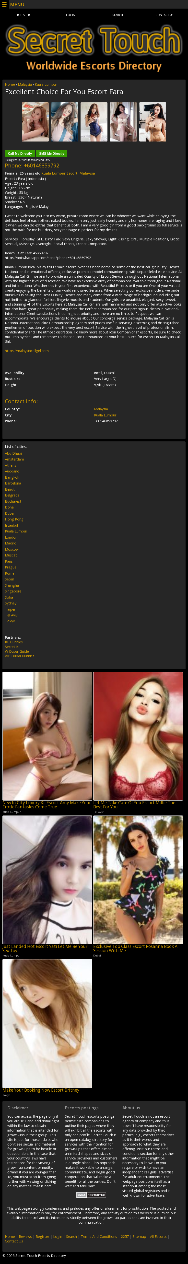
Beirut (10, 489)
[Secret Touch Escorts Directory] (94, 48)
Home (10, 84)
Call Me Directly (20, 153)
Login (70, 15)
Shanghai (12, 585)
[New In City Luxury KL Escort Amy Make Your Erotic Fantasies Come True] (47, 736)
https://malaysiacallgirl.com (27, 350)
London (11, 537)
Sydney (10, 603)
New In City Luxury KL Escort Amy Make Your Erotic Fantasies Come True (46, 805)
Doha (9, 507)
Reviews (25, 1236)
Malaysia (25, 84)
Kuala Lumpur (46, 84)
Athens (10, 465)
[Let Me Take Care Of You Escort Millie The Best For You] (138, 736)
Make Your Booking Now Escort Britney (40, 1090)
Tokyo (10, 621)
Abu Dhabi (13, 453)
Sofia (9, 597)
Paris (9, 561)
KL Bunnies (14, 642)
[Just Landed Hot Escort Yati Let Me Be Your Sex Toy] (47, 880)
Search (117, 15)
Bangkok (12, 477)
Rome (9, 573)
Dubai (9, 513)
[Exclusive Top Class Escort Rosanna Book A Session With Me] (138, 880)
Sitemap (139, 1236)
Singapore (13, 591)
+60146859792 (41, 165)
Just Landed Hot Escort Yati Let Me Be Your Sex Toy (44, 948)
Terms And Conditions (99, 1236)
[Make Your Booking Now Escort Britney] (47, 1023)
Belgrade (12, 495)
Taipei (10, 609)
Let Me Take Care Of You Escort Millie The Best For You (134, 805)
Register (23, 15)
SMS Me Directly (51, 153)
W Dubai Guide (17, 651)
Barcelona (13, 483)
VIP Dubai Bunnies (20, 656)
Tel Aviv (11, 615)
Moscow (12, 549)
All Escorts (158, 1236)
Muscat (11, 555)
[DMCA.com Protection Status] (91, 1196)
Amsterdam (14, 459)
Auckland (12, 471)
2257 (125, 1236)
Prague (10, 567)
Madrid (10, 543)
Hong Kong (14, 519)
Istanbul (11, 525)
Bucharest (13, 501)
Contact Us (164, 15)
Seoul (9, 579)
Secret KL (12, 646)
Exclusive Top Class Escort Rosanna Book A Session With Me (135, 948)
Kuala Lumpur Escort (59, 173)
